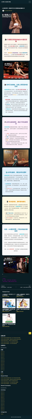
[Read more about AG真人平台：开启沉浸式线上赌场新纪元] (9, 318)
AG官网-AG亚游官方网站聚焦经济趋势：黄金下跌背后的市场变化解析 (10, 337)
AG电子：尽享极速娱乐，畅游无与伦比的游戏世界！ (23, 295)
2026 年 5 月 (2, 351)
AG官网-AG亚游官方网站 (6, 1)
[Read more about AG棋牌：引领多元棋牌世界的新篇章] (23, 303)
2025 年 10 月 (3, 361)
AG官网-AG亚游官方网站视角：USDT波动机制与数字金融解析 (9, 382)
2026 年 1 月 (2, 357)
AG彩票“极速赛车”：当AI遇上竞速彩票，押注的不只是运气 (8, 310)
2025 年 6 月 (2, 367)
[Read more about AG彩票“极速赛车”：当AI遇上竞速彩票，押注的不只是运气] (9, 303)
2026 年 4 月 (2, 353)
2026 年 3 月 (2, 354)
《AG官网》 (4, 278)
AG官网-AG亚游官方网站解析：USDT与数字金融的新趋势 (9, 343)
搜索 (1, 331)
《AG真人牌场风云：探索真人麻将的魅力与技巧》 (9, 281)
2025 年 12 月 (3, 358)
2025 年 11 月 (2, 360)
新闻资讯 (3, 296)
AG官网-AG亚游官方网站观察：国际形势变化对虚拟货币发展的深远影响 (11, 339)
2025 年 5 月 (2, 368)
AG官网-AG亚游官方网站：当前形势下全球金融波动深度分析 (9, 340)
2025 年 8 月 (2, 364)
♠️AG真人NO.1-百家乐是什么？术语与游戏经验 (8, 295)
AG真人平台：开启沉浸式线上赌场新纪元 (8, 325)
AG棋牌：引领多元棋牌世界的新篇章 (23, 310)
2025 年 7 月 (2, 365)
